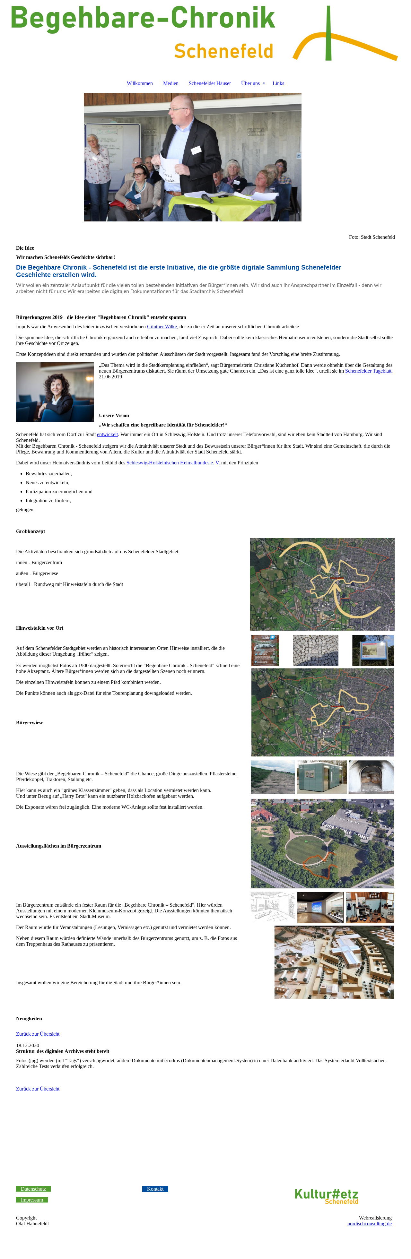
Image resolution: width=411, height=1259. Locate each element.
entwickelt (107, 434)
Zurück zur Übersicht (37, 1034)
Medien (171, 83)
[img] (205, 34)
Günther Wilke (162, 326)
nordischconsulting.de (369, 1223)
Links (278, 83)
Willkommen (140, 83)
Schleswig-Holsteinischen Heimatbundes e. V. (173, 462)
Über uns (250, 83)
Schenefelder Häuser (210, 83)
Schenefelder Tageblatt (368, 371)
